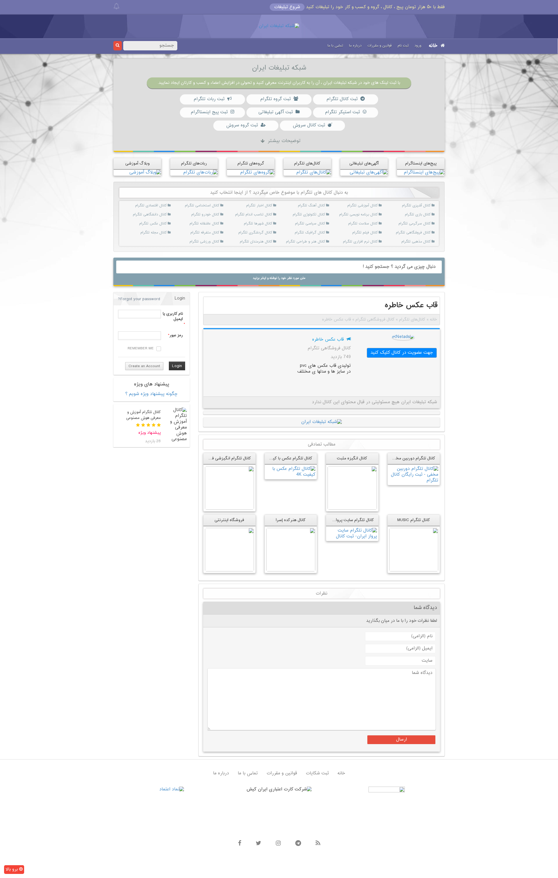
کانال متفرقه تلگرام (212, 233)
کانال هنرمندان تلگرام (265, 242)
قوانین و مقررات (379, 46)
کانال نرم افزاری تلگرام (371, 242)
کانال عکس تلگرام (160, 223)
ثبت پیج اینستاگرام (209, 112)
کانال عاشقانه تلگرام (212, 223)
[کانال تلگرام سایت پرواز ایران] (352, 533)
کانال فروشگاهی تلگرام (423, 233)
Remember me (141, 348)
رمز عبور (176, 335)
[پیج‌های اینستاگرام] (424, 172)
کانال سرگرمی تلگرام (423, 223)
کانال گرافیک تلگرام (318, 233)
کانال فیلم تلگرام (371, 233)
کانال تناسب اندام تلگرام (265, 214)
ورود (417, 46)
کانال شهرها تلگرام (265, 223)
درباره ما (355, 46)
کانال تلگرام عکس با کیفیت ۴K (285, 458)
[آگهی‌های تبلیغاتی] (369, 172)
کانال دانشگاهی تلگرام (160, 214)
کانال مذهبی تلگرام (423, 242)
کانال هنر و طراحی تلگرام (318, 242)
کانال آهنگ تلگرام (318, 205)
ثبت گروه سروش (242, 125)
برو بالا (12, 869)
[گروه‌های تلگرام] (257, 172)
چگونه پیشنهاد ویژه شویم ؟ (151, 394)
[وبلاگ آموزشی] (145, 172)
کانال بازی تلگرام (423, 214)
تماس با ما (335, 46)
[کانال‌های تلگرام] (313, 172)
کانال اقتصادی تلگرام (160, 205)
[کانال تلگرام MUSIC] (413, 549)
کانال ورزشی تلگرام (212, 242)
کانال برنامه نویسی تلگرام (371, 214)
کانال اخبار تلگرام (265, 205)
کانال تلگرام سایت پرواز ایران (349, 520)
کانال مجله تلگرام (160, 233)
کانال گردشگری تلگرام (265, 233)
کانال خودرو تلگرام (212, 214)
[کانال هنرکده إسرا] (290, 549)
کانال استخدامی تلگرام (212, 205)
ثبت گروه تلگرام (275, 99)
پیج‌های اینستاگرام (421, 163)
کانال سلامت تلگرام (371, 223)
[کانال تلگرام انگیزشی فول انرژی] (229, 487)
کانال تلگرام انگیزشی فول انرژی (224, 458)
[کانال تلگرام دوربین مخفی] (413, 474)
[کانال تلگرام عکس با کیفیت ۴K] (290, 471)
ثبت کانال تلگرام (341, 99)
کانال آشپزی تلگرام (423, 205)
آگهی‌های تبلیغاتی (364, 163)
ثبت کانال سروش (309, 125)
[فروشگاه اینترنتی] (229, 549)
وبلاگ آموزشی (137, 163)
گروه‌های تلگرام (250, 163)
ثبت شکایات (317, 773)
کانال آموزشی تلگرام (371, 205)
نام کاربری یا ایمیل (173, 316)
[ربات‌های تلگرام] (200, 172)
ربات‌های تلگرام (194, 163)
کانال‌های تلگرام (307, 163)
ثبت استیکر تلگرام (342, 112)
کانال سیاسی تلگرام (318, 223)
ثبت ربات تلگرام (209, 99)
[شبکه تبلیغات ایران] (279, 26)
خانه (433, 46)
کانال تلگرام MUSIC (413, 520)
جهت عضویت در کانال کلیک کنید (402, 352)
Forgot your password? (139, 299)
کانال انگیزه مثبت (352, 458)
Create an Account (144, 366)
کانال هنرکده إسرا (291, 520)
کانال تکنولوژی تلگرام (318, 214)
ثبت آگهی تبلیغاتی (275, 112)
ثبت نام (403, 46)
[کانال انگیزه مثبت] (352, 487)
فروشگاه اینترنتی (229, 520)
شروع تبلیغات (287, 7)
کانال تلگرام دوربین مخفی (413, 458)
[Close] (116, 6)
